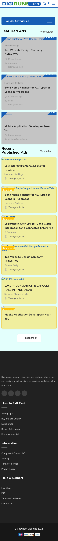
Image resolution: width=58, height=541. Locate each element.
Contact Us (6, 503)
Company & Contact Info (13, 453)
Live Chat (6, 488)
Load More (31, 338)
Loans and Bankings (13, 83)
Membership (7, 424)
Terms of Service (9, 463)
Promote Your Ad (10, 434)
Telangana (13, 67)
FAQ (3, 493)
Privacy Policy (8, 469)
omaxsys (12, 63)
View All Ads (47, 31)
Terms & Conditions (11, 498)
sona (10, 101)
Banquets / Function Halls (16, 294)
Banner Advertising (10, 429)
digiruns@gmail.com (18, 139)
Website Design (11, 45)
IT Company (10, 232)
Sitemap (5, 458)
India (21, 67)
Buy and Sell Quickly (11, 418)
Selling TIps (7, 413)
